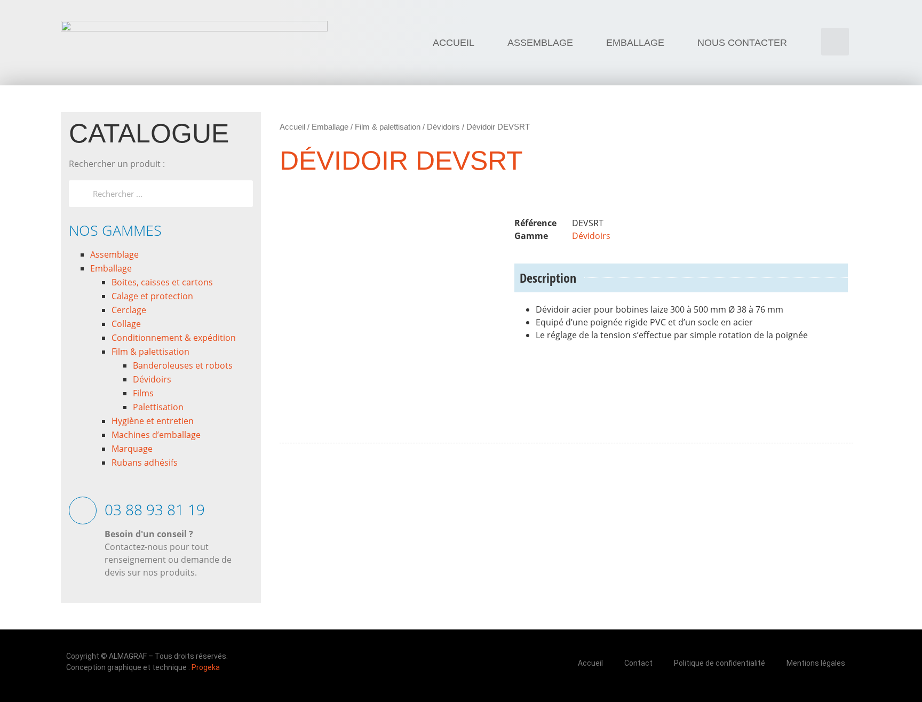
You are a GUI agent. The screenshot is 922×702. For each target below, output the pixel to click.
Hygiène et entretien (153, 421)
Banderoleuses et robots (183, 365)
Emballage (111, 268)
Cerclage (129, 310)
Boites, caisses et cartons (162, 282)
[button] (835, 41)
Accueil (292, 126)
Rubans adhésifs (145, 462)
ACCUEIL (453, 42)
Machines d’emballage (156, 435)
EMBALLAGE (635, 42)
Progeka (206, 667)
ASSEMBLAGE (540, 42)
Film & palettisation (150, 351)
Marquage (132, 448)
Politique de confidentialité (719, 663)
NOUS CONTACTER (742, 42)
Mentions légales (815, 663)
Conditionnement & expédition (174, 338)
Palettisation (158, 407)
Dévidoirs (152, 379)
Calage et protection (152, 296)
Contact (638, 663)
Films (143, 393)
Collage (126, 324)
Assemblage (114, 254)
